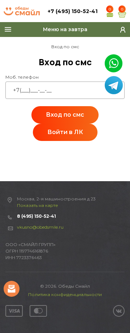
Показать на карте (37, 205)
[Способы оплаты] (26, 311)
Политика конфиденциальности (65, 294)
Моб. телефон (22, 77)
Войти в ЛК (65, 132)
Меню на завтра (65, 29)
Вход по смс (65, 114)
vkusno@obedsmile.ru (40, 227)
